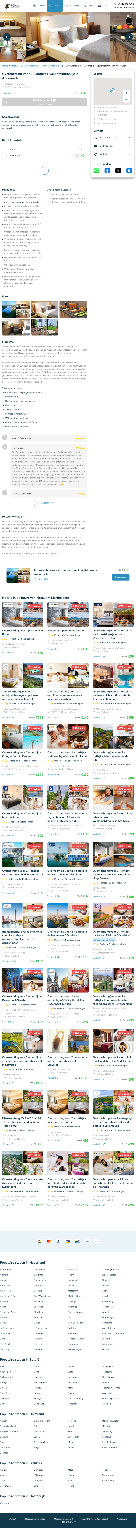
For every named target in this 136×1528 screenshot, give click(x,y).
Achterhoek (5, 1269)
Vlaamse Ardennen (111, 1387)
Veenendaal (107, 1306)
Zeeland (106, 1338)
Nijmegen (72, 1301)
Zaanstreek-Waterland (113, 1333)
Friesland (38, 1317)
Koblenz (72, 1420)
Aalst (2, 1366)
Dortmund (5, 1447)
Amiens (3, 1469)
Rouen (105, 1469)
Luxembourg (74, 1377)
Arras (2, 1475)
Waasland (107, 1393)
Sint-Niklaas (108, 1377)
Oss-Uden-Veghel (76, 1322)
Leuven (71, 1366)
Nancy (71, 1475)
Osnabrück (107, 1436)
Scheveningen (74, 1349)
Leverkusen (73, 1436)
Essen (37, 1436)
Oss (70, 1317)
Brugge (3, 1382)
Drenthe (38, 1290)
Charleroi (4, 1398)
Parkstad (72, 1328)
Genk (36, 1366)
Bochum (4, 1436)
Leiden (71, 1285)
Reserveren (120, 577)
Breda (3, 1322)
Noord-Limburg (75, 1312)
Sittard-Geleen (109, 1274)
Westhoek (107, 1403)
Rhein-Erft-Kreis (110, 1447)
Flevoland (38, 1312)
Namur (71, 1393)
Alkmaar (4, 1274)
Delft (2, 1338)
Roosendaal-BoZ (76, 1338)
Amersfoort (5, 1285)
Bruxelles (4, 1393)
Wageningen (108, 1317)
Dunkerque (39, 1469)
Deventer (38, 1274)
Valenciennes (108, 1480)
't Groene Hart (41, 1328)
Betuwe (4, 1317)
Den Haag (4, 1349)
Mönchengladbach (110, 1420)
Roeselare (107, 1371)
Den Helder (39, 1269)
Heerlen (38, 1344)
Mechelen (72, 1382)
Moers (71, 1442)
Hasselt (37, 1387)
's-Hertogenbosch (110, 1269)
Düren (37, 1426)
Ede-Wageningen (42, 1296)
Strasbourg (107, 1475)
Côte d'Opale (6, 1485)
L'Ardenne (39, 1403)
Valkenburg (107, 1301)
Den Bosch (5, 1344)
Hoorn (71, 1274)
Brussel (3, 1387)
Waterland (107, 1322)
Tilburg (105, 1280)
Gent (36, 1371)
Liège (70, 1371)
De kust (3, 1403)
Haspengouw (40, 1382)
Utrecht (105, 1296)
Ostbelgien (107, 1366)
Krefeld (71, 1426)
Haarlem (38, 1338)
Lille (36, 1485)
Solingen (4, 1452)
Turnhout (106, 1382)
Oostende (72, 1403)
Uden (104, 1290)
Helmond (38, 1349)
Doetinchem (40, 1280)
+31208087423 (68, 1522)
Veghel (105, 1312)
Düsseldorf (39, 1431)
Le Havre (38, 1480)
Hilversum (73, 1269)
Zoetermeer (107, 1344)
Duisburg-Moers (42, 1420)
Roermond (73, 1333)
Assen (3, 1306)
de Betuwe (5, 1333)
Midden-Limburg (76, 1296)
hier (9, 202)
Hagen (37, 1447)
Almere (3, 1280)
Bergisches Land (8, 1426)
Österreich (5, 1502)
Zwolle (105, 1349)
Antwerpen (5, 1371)
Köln (70, 1431)
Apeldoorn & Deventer (11, 1296)
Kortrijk (37, 1398)
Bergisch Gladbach (9, 1431)
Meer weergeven (44, 502)
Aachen (3, 1420)
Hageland (38, 1377)
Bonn (2, 1442)
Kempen (38, 1393)
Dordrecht (39, 1285)
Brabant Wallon (7, 1377)
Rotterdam (73, 1344)
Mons (70, 1387)
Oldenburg (107, 1431)
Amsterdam (5, 1290)
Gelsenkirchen (41, 1442)
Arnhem (4, 1301)
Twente (105, 1285)
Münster (106, 1426)
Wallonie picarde (110, 1398)
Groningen (39, 1333)
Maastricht (73, 1290)
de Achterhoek (7, 1328)
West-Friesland (109, 1328)
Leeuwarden (74, 1280)
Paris (70, 1480)
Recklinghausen (109, 1442)
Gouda (37, 1322)
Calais (3, 1480)
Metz (70, 1469)
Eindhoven (39, 1301)
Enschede (38, 1306)
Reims (71, 1485)
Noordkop (72, 1306)
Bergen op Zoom (8, 1312)
